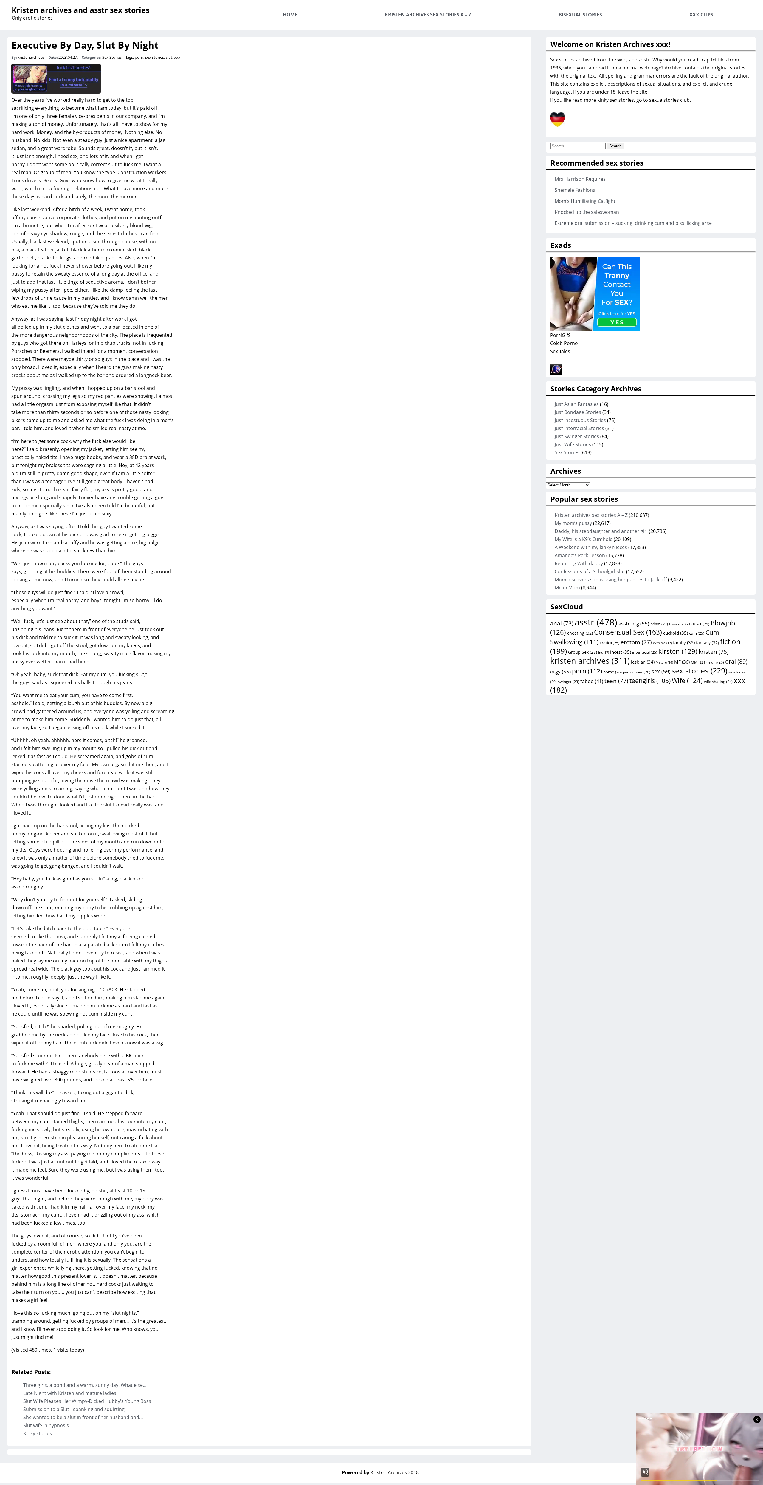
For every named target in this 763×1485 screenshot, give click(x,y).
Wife (687, 680)
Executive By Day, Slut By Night (85, 44)
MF (682, 662)
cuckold (675, 633)
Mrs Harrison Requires (580, 179)
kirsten (677, 651)
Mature (664, 662)
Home (290, 14)
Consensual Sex (628, 632)
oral (736, 661)
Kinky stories (37, 1433)
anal (561, 623)
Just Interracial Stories (579, 428)
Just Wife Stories (573, 444)
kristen (714, 652)
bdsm (659, 624)
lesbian (643, 662)
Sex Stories (112, 57)
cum (696, 633)
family (684, 642)
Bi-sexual (680, 624)
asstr (596, 622)
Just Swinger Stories (577, 436)
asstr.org (633, 623)
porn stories (636, 672)
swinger (568, 681)
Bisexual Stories (580, 14)
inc (603, 652)
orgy (560, 671)
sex (661, 671)
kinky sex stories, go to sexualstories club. (644, 100)
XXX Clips (701, 14)
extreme (662, 643)
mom (716, 662)
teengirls (650, 680)
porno (612, 672)
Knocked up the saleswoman (587, 212)
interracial (644, 652)
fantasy (707, 642)
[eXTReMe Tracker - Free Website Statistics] (556, 373)
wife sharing (718, 681)
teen (616, 681)
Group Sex (582, 652)
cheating (580, 633)
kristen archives (590, 660)
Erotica (609, 642)
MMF (699, 662)
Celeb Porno (564, 343)
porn (139, 57)
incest (620, 652)
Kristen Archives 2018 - (395, 1472)
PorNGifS (560, 335)
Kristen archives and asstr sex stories (80, 10)
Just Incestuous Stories (580, 420)
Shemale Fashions (575, 190)
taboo (591, 681)
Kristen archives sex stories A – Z (428, 14)
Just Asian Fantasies (577, 404)
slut (169, 57)
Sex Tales (560, 351)
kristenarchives (31, 57)
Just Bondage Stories (578, 412)
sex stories (154, 57)
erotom (636, 642)
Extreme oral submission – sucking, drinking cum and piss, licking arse (633, 223)
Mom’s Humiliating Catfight (585, 201)
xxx (177, 57)
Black (701, 624)
